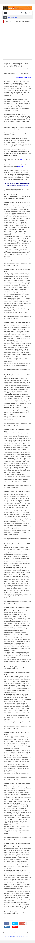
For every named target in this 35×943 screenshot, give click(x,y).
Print (24, 69)
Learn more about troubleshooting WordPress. (16, 936)
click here (17, 191)
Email (29, 69)
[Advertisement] (17, 41)
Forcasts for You (12, 17)
